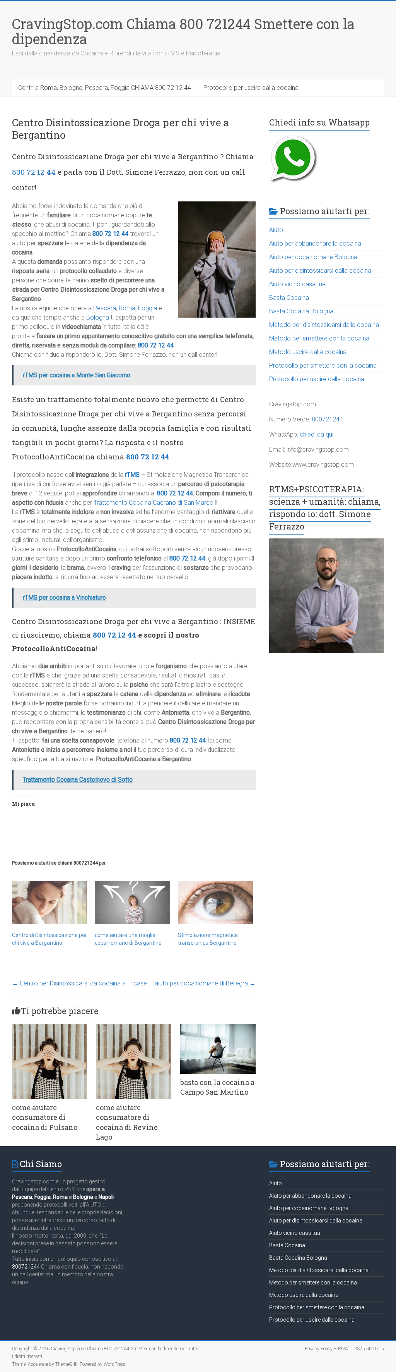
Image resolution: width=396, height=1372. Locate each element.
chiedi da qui (316, 434)
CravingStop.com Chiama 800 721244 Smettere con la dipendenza (183, 31)
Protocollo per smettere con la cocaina (323, 365)
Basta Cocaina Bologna (301, 311)
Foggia (147, 308)
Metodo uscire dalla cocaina (307, 352)
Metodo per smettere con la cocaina (319, 338)
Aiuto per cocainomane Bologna (313, 257)
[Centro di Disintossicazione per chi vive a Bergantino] (49, 902)
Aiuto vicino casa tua (297, 284)
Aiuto (276, 230)
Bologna (97, 317)
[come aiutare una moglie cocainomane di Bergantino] (132, 902)
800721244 (327, 419)
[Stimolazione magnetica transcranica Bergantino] (215, 902)
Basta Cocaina (289, 297)
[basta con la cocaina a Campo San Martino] (218, 1027)
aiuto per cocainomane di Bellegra (205, 983)
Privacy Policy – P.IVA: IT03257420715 (344, 1348)
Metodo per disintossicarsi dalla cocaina (324, 324)
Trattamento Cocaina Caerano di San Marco (153, 502)
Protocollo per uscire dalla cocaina (251, 87)
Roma (127, 308)
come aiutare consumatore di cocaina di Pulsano (44, 1117)
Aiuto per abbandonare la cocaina (315, 243)
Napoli (106, 1197)
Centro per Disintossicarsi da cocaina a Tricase (79, 983)
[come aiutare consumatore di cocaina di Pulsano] (49, 1027)
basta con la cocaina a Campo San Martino (217, 1087)
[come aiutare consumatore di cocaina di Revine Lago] (133, 1027)
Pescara (104, 308)
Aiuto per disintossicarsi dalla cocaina (320, 270)
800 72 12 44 (34, 172)
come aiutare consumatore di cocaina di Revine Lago (127, 1122)
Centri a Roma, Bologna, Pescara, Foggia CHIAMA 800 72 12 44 (104, 87)
